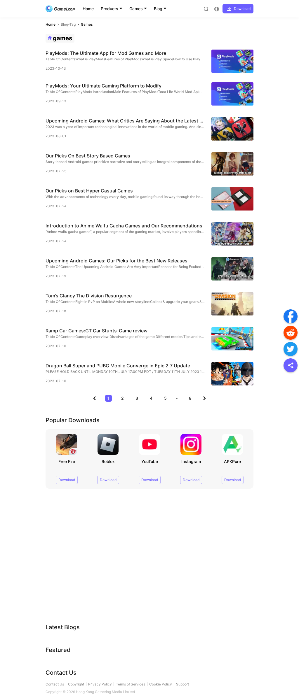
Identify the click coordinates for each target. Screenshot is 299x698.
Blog (158, 8)
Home (88, 8)
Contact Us (55, 684)
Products (109, 8)
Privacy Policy (100, 684)
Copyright (76, 684)
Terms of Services (130, 684)
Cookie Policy (160, 684)
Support (182, 684)
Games (136, 8)
